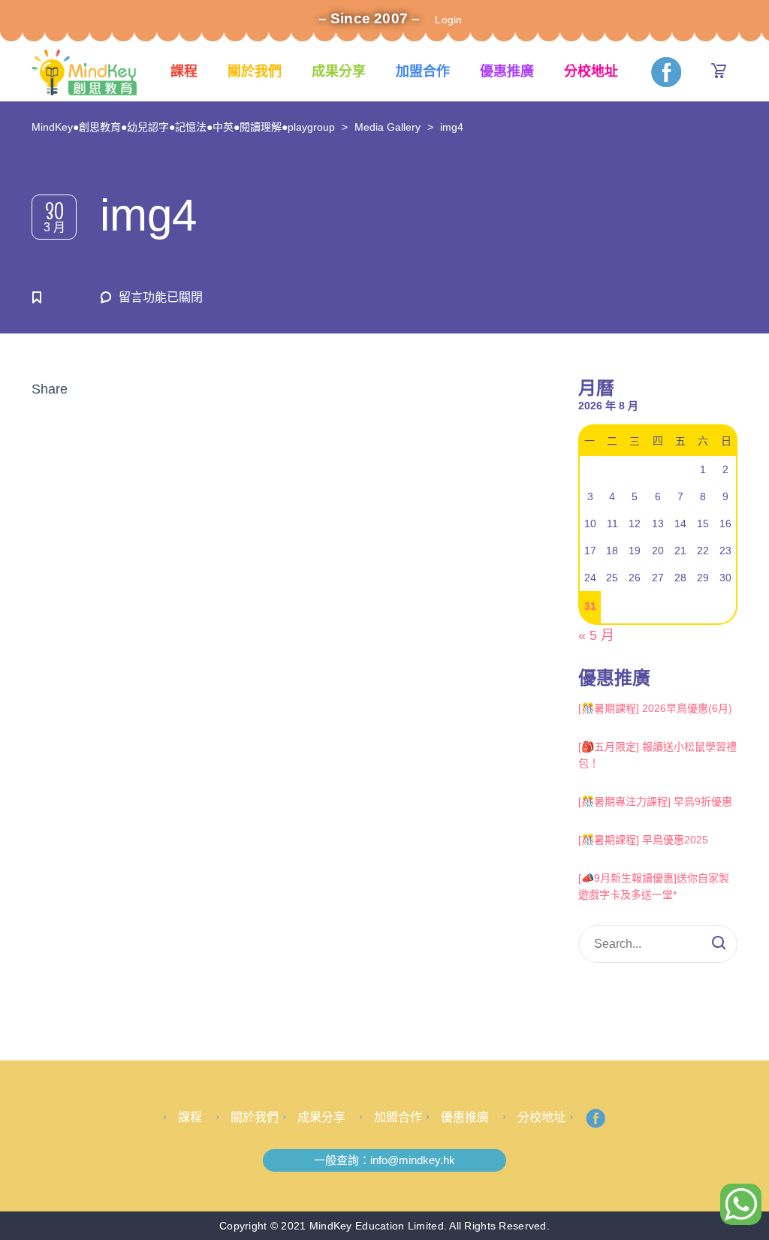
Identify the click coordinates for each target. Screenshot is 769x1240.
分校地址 (591, 71)
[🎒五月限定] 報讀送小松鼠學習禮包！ (657, 755)
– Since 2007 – (369, 18)
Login (448, 20)
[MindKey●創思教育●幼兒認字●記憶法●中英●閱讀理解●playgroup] (84, 71)
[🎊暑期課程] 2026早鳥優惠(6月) (655, 708)
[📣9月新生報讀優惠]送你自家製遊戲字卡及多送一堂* (653, 886)
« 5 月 (596, 635)
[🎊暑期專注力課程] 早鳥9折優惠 (655, 801)
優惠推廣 (507, 71)
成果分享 (339, 71)
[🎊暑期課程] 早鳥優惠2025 (643, 840)
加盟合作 (423, 71)
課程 (184, 71)
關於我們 (255, 71)
